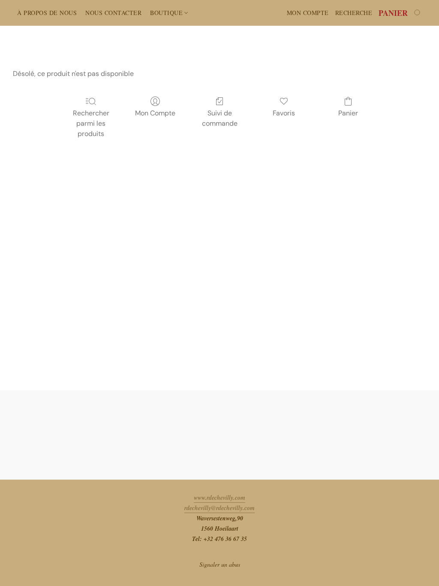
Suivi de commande (220, 118)
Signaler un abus (219, 564)
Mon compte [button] (308, 13)
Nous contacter (113, 13)
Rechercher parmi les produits (91, 123)
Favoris (284, 113)
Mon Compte (155, 113)
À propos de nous (47, 13)
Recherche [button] (354, 13)
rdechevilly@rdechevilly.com (219, 508)
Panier (348, 113)
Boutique (167, 13)
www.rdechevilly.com (219, 497)
